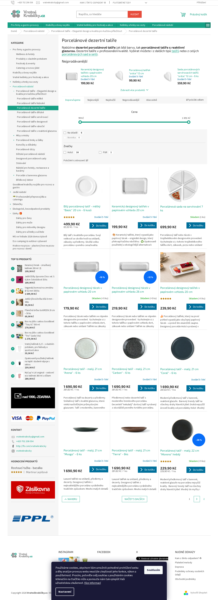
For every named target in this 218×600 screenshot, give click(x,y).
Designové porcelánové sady (31, 158)
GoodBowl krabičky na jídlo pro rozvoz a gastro (33, 186)
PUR (107, 152)
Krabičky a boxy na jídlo (25, 72)
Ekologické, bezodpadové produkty (31, 209)
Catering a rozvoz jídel (27, 68)
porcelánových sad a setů (80, 54)
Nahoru (72, 499)
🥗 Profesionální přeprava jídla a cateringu (29, 198)
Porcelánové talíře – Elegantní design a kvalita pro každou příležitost (36, 92)
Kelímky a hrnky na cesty (25, 82)
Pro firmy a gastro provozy (26, 49)
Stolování (21, 163)
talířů (175, 51)
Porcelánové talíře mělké (30, 98)
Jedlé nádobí (19, 192)
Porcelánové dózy (25, 149)
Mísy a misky (22, 135)
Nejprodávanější (131, 100)
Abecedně (151, 100)
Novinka (74, 137)
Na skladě (75, 133)
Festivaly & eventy (25, 63)
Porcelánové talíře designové (32, 121)
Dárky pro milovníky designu (30, 227)
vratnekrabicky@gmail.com (30, 436)
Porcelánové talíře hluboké (31, 103)
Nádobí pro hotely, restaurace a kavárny (32, 169)
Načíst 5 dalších (134, 499)
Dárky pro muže (24, 222)
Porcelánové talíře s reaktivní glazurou (37, 131)
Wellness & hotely (25, 54)
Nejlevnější (93, 100)
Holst (73, 152)
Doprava (179, 567)
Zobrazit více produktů (132, 90)
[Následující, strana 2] (197, 499)
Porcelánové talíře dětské (30, 112)
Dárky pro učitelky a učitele (30, 232)
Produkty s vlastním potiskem (31, 59)
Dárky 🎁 (17, 213)
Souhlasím (153, 570)
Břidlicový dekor (24, 180)
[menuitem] (25, 25)
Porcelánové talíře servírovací (32, 117)
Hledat (134, 14)
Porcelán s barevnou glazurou (31, 175)
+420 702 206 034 (24, 441)
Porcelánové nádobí (23, 86)
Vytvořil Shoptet (198, 593)
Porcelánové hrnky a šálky (29, 140)
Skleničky (18, 204)
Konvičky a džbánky (26, 145)
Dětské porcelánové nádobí (30, 154)
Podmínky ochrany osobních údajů (189, 573)
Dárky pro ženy (24, 218)
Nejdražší (110, 100)
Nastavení (64, 592)
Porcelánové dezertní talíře (31, 108)
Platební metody (122, 2)
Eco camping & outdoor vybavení (30, 241)
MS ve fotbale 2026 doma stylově (30, 236)
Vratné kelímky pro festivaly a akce (31, 77)
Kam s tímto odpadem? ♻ (93, 2)
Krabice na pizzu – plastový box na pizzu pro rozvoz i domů (33, 247)
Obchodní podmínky (185, 579)
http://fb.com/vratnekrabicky (31, 446)
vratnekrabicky (24, 451)
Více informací (92, 583)
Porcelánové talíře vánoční (30, 126)
